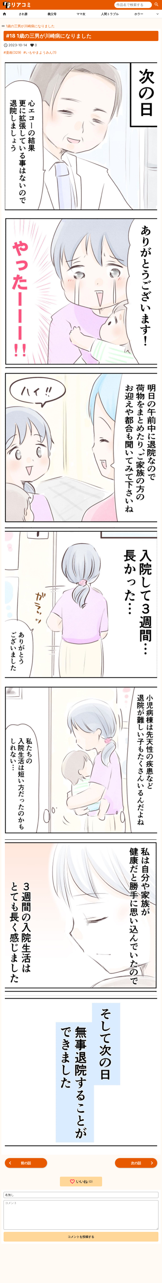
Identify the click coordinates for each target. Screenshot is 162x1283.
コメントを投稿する (81, 1236)
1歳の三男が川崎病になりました (30, 26)
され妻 (23, 14)
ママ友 (81, 14)
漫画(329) (13, 52)
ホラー (138, 14)
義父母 (52, 14)
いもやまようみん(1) (41, 52)
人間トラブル (110, 14)
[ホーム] (4, 14)
